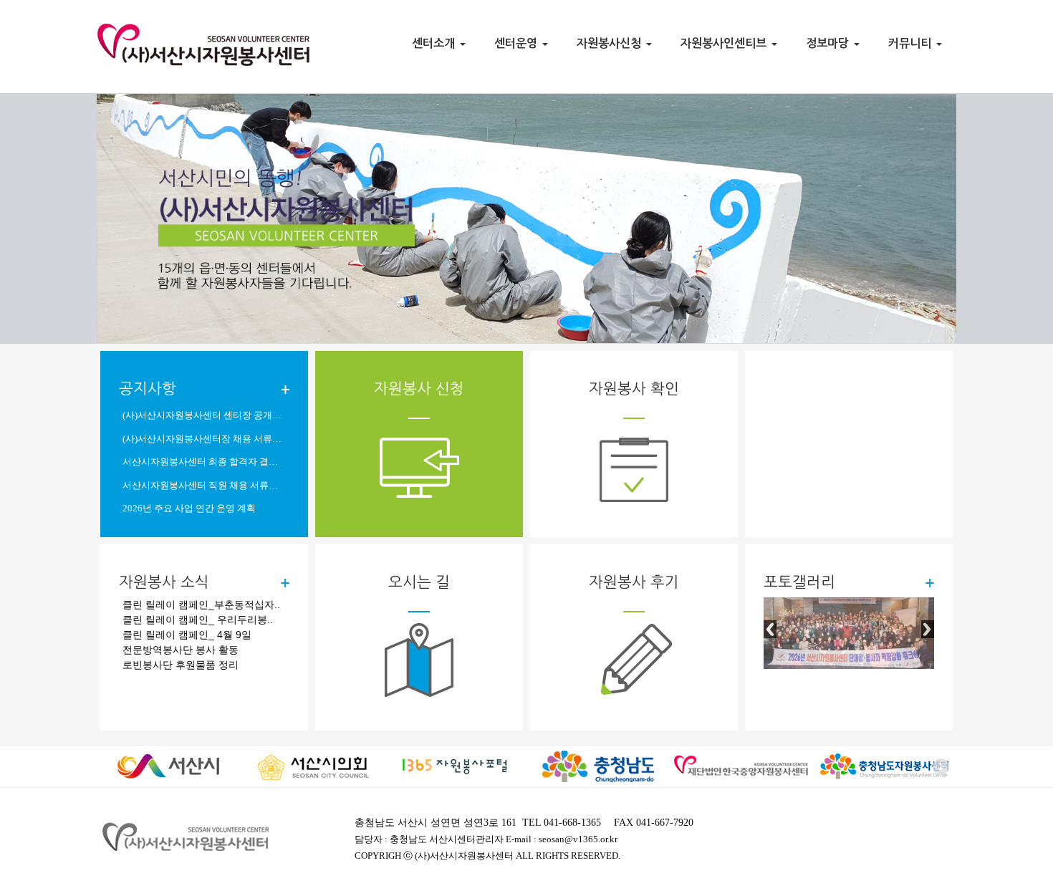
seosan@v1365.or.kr (578, 839)
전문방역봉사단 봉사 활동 (180, 649)
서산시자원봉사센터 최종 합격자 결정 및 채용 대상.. (204, 462)
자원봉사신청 (611, 43)
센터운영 (517, 43)
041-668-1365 (572, 822)
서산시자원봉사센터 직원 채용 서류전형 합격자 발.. (204, 486)
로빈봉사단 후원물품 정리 (180, 664)
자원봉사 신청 (419, 388)
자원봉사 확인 (634, 388)
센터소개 (435, 43)
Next (927, 629)
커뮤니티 (911, 43)
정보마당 (829, 43)
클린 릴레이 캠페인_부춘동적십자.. (201, 604)
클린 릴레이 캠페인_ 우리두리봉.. (197, 619)
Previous (770, 629)
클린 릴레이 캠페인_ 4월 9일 (186, 634)
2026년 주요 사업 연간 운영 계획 (189, 509)
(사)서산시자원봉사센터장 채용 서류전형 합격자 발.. (204, 439)
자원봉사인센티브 (725, 43)
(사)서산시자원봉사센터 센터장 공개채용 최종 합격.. (204, 415)
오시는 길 (419, 581)
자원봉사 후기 (634, 581)
